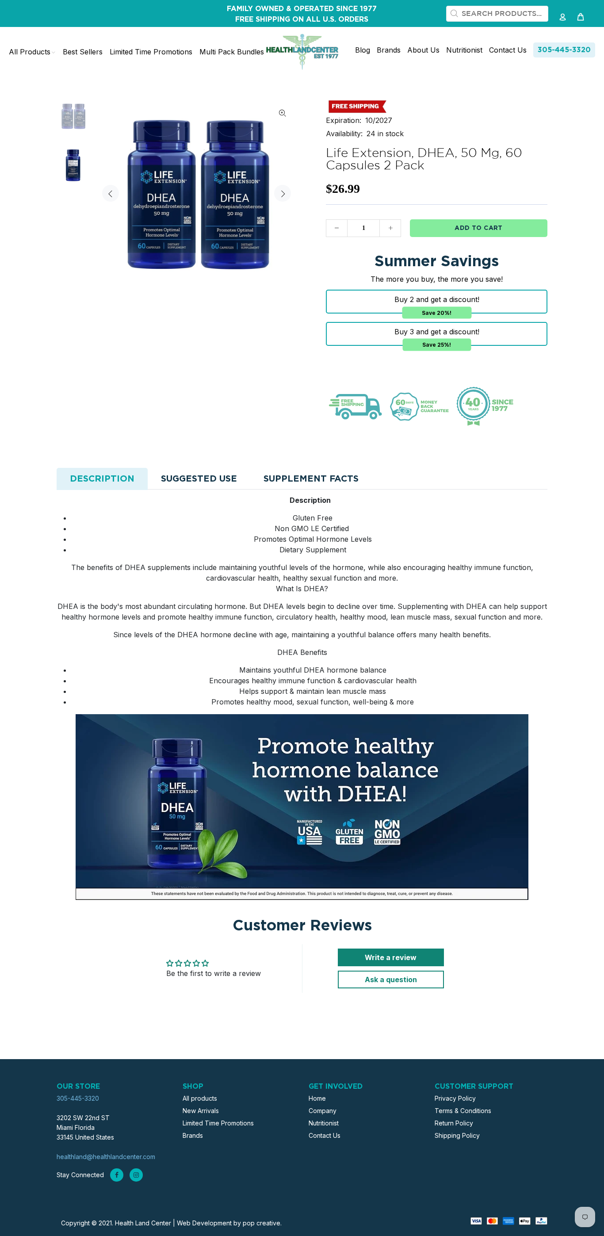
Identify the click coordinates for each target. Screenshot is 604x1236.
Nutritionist (324, 1123)
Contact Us (324, 1135)
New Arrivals (201, 1110)
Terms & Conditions (463, 1110)
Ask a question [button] (391, 979)
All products (200, 1098)
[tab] (102, 479)
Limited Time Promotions (218, 1123)
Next (282, 193)
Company (322, 1110)
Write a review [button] (391, 957)
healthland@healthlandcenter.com (106, 1156)
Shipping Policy (457, 1135)
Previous (110, 193)
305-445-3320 (564, 50)
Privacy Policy (455, 1098)
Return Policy (454, 1123)
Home (317, 1098)
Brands (193, 1135)
